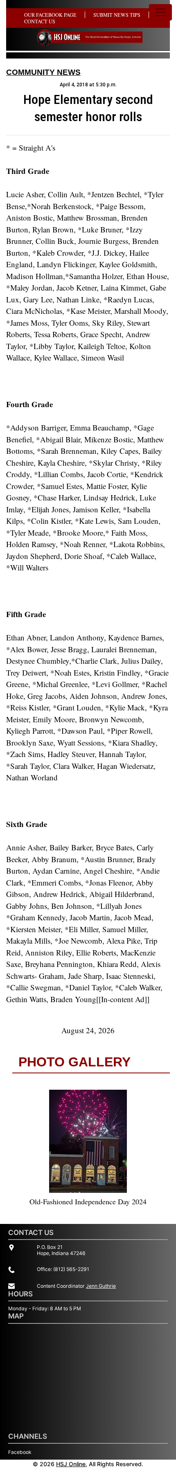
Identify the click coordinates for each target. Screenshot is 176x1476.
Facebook (20, 1452)
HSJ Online (71, 1463)
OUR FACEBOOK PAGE (50, 14)
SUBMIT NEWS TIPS (116, 14)
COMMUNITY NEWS (43, 72)
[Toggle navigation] (160, 12)
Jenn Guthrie (101, 1286)
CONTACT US (39, 21)
